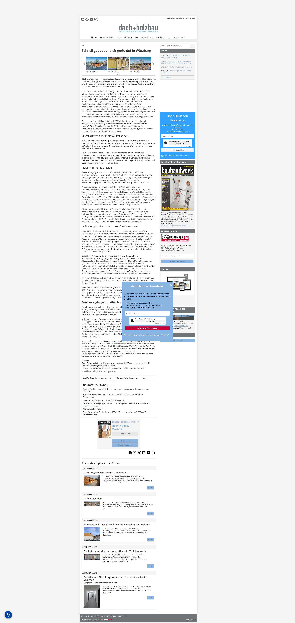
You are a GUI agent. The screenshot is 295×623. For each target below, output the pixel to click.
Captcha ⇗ (160, 323)
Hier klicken (149, 321)
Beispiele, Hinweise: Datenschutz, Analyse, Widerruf (146, 335)
